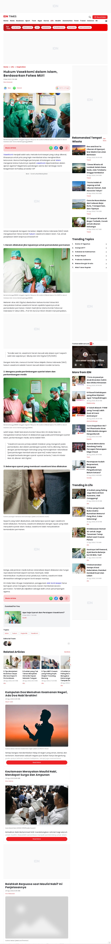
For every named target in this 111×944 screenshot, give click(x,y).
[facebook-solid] (56, 148)
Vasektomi (8, 154)
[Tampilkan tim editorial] (68, 643)
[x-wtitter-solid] (61, 148)
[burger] (106, 21)
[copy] (66, 148)
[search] (90, 17)
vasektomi (41, 163)
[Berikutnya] (70, 769)
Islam (58, 160)
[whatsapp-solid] (51, 148)
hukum (32, 234)
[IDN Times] (9, 16)
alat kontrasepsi (54, 583)
